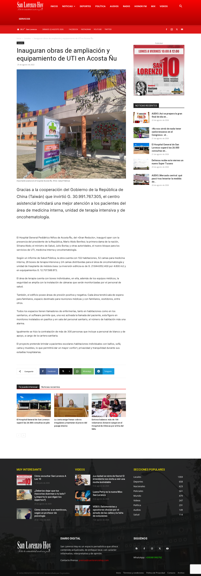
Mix (153, 6)
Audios (114, 6)
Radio (126, 6)
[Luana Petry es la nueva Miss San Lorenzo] (82, 495)
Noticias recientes (50, 387)
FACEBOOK (73, 29)
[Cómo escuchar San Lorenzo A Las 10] (24, 480)
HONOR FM (140, 6)
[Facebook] (166, 29)
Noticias (67, 6)
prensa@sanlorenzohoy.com (94, 560)
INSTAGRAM (86, 29)
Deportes (85, 6)
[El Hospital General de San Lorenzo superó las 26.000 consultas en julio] (34, 405)
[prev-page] (19, 435)
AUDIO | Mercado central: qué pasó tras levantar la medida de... (167, 178)
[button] (180, 6)
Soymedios (65, 573)
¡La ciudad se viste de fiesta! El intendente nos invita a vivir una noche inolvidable (109, 479)
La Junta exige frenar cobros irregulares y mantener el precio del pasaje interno (70, 422)
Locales (27, 38)
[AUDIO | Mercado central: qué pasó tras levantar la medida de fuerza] (141, 179)
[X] (176, 29)
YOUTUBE (98, 29)
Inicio (54, 6)
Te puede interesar (28, 387)
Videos (164, 6)
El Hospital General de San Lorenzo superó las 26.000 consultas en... (165, 147)
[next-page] (24, 435)
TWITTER (108, 29)
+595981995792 (154, 557)
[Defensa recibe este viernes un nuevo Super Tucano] (141, 164)
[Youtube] (182, 29)
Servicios (24, 18)
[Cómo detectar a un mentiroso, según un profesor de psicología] (24, 513)
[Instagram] (171, 29)
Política (100, 6)
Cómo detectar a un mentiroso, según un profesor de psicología (50, 513)
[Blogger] (136, 549)
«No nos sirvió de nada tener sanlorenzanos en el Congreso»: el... (166, 131)
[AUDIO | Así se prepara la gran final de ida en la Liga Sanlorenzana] (141, 117)
